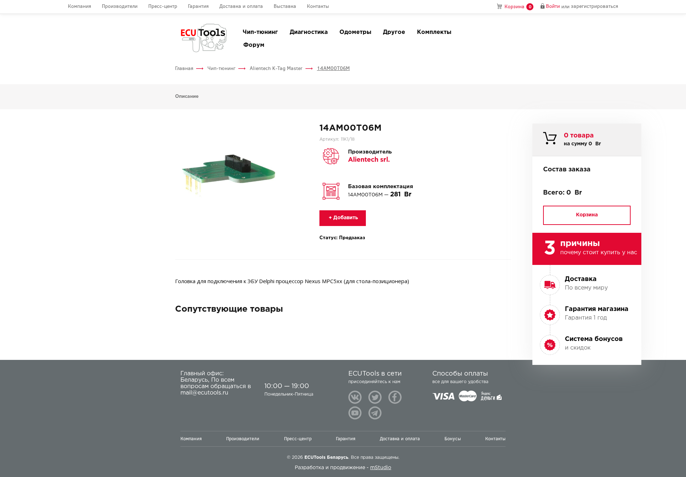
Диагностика (309, 32)
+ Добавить (342, 218)
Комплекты (434, 32)
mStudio (380, 468)
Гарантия (198, 6)
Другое (394, 32)
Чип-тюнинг (260, 32)
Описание (187, 97)
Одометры (355, 32)
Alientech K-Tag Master (276, 68)
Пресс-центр (162, 6)
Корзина (587, 215)
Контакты (318, 6)
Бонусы (452, 439)
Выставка (285, 6)
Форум (253, 45)
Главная (184, 68)
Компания (79, 6)
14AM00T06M (333, 68)
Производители (120, 6)
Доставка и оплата (241, 6)
